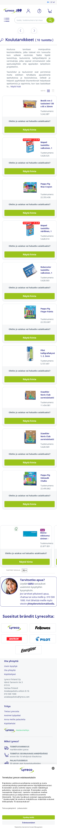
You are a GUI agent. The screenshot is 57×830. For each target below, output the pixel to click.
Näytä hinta (29, 129)
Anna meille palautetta (14, 719)
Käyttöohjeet (10, 674)
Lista (53, 90)
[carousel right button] (34, 31)
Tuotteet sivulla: (13, 570)
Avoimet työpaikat (12, 715)
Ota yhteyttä (9, 670)
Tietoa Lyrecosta (11, 711)
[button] (7, 20)
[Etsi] (50, 20)
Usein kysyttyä (10, 666)
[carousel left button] (21, 31)
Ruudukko (48, 90)
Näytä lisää (16, 86)
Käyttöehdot (9, 723)
